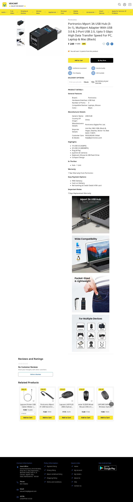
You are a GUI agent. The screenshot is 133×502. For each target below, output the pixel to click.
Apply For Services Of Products (119, 12)
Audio (3, 12)
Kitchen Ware (38, 12)
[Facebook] (112, 44)
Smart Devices (101, 12)
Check (86, 82)
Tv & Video (12, 12)
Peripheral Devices (24, 12)
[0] (129, 4)
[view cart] (129, 4)
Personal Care (64, 12)
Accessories (90, 12)
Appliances (52, 12)
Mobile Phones (76, 12)
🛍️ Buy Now (102, 60)
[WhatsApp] (107, 44)
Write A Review (35, 374)
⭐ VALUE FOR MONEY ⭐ (17, 6)
